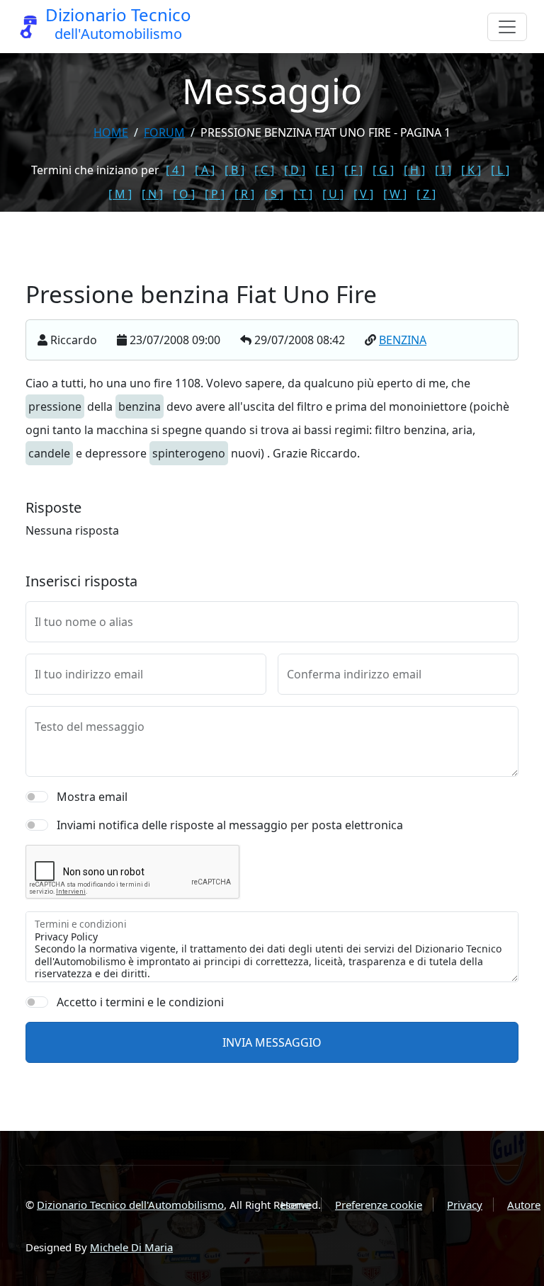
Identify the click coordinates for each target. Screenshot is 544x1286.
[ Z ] (426, 194)
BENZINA (402, 340)
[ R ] (244, 194)
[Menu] (507, 27)
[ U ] (333, 194)
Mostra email (92, 796)
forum (164, 132)
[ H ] (414, 170)
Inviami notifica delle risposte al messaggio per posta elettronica (230, 825)
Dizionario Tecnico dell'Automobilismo (130, 1204)
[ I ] (443, 170)
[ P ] (215, 194)
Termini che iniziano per (95, 170)
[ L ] (500, 170)
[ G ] (383, 170)
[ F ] (353, 170)
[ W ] (395, 194)
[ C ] (264, 170)
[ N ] (152, 194)
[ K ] (471, 170)
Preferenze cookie (378, 1204)
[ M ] (120, 194)
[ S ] (273, 194)
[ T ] (302, 194)
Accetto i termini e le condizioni (140, 1002)
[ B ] (234, 170)
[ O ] (184, 194)
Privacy (464, 1204)
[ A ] (205, 170)
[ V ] (363, 194)
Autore (523, 1204)
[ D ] (294, 170)
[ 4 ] (175, 170)
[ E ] (324, 170)
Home (111, 132)
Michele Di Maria (131, 1247)
